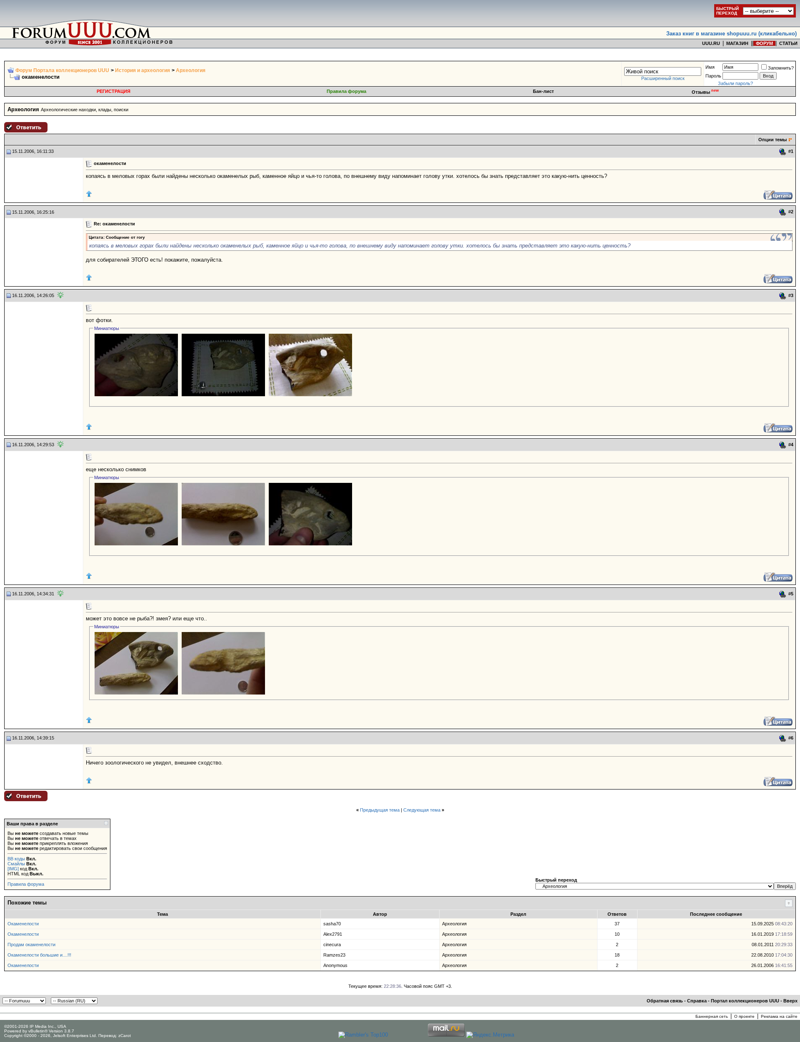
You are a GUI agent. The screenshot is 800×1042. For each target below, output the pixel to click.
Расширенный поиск (663, 78)
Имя (710, 67)
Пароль (713, 75)
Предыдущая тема (380, 809)
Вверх (790, 1000)
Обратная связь (665, 1000)
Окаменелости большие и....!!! (39, 954)
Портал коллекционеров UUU (745, 1000)
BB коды (16, 858)
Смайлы (16, 863)
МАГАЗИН (737, 43)
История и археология (142, 70)
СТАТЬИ (788, 43)
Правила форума (346, 91)
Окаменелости (23, 923)
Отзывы (705, 92)
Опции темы (772, 139)
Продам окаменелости (31, 944)
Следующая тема (421, 809)
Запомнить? (781, 67)
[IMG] (13, 868)
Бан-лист (543, 91)
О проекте (744, 1016)
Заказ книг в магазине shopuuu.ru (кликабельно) (731, 33)
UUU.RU (711, 43)
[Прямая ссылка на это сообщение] (782, 151)
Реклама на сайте (779, 1016)
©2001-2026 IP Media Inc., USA (35, 1026)
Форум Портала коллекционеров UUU (62, 70)
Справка (697, 1000)
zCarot (124, 1035)
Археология (190, 70)
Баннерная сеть (711, 1016)
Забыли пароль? (735, 83)
